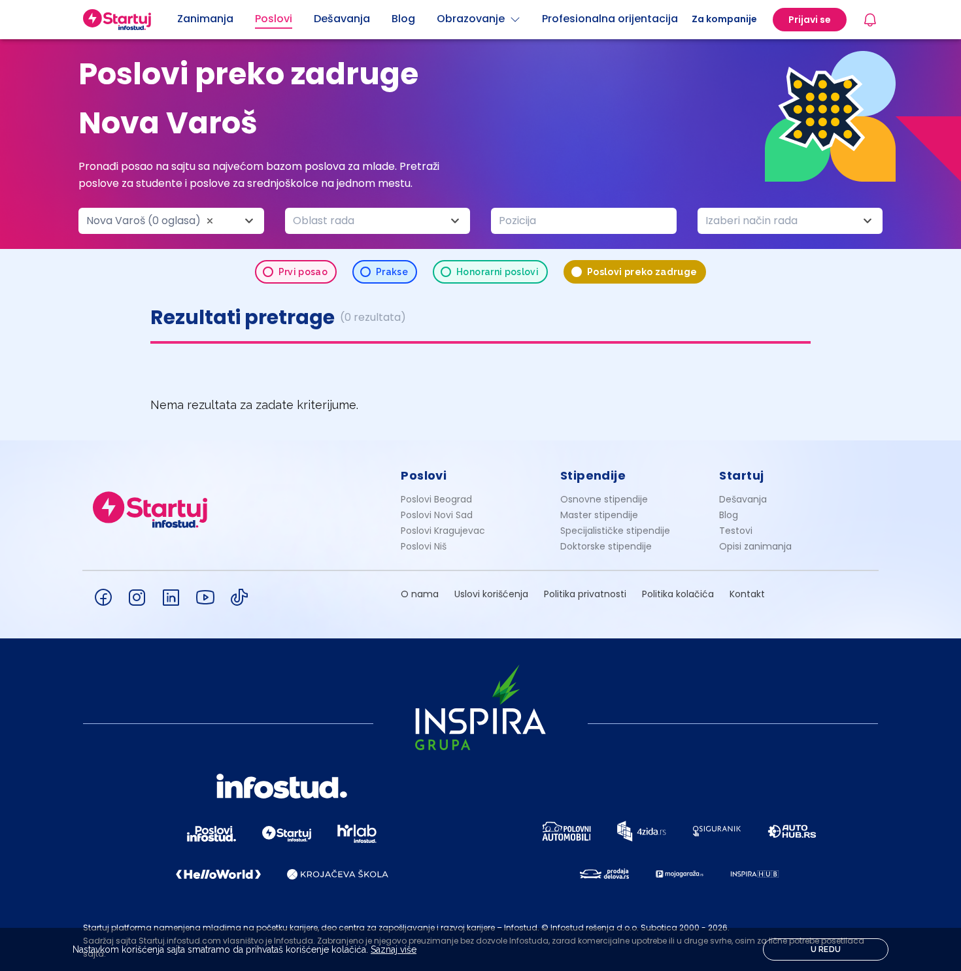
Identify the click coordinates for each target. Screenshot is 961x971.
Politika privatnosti (585, 594)
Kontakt (747, 594)
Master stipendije (599, 514)
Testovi (735, 530)
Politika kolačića (678, 594)
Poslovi (424, 475)
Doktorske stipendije (606, 546)
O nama (420, 594)
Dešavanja (743, 499)
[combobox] (171, 221)
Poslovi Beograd (436, 499)
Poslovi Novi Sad (437, 514)
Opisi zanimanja (755, 546)
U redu (826, 949)
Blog (728, 514)
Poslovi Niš (424, 546)
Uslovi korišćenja (491, 594)
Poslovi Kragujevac (443, 530)
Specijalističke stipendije (615, 530)
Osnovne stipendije (604, 499)
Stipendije (593, 475)
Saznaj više (393, 949)
